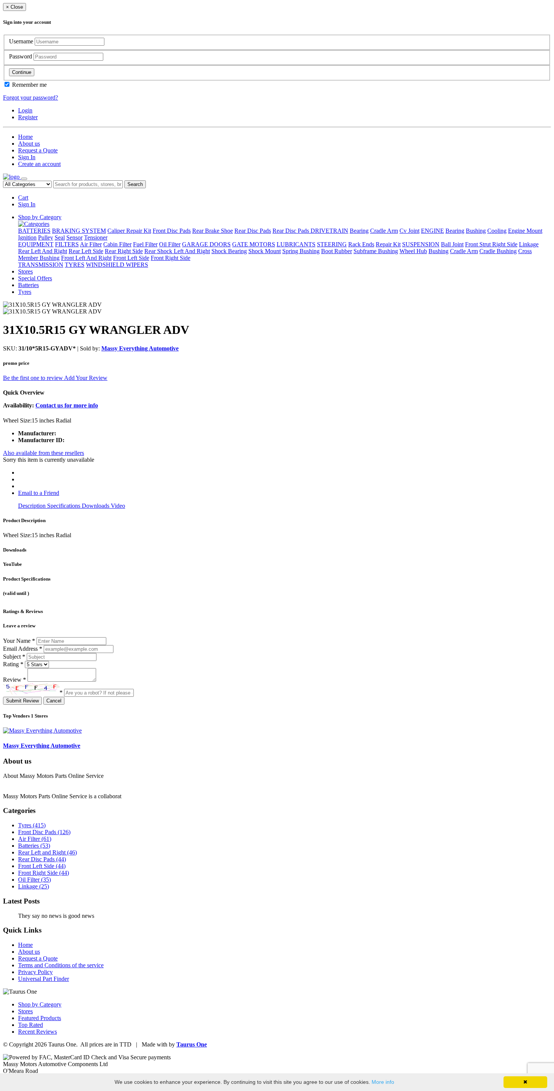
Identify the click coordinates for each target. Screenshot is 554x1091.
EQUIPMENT (36, 244)
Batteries (28, 285)
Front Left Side (131, 258)
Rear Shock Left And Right (177, 251)
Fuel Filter (145, 244)
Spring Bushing (301, 251)
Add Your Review (85, 378)
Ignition (27, 237)
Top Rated (30, 1025)
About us (29, 143)
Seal (60, 237)
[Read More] (138, 796)
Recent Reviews (37, 1031)
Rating (13, 664)
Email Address (22, 648)
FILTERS (67, 244)
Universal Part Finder (43, 979)
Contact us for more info (66, 405)
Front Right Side (170, 258)
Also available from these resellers (43, 453)
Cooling (497, 230)
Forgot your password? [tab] (30, 97)
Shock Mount (264, 251)
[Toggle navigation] (24, 179)
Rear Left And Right (42, 251)
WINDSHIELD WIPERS (117, 264)
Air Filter (91, 244)
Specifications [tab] (64, 505)
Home (25, 137)
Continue (21, 72)
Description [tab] (32, 505)
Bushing (476, 230)
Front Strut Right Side (491, 244)
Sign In (26, 157)
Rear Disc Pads (252, 230)
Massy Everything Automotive (140, 348)
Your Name (19, 641)
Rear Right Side (124, 251)
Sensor (74, 237)
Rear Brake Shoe (212, 230)
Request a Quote (38, 150)
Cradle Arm (384, 230)
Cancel (53, 701)
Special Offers (35, 278)
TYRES (74, 264)
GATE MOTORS (253, 244)
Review (14, 679)
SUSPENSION (420, 244)
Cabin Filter (117, 244)
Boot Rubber (336, 251)
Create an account (39, 164)
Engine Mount (525, 230)
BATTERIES (34, 230)
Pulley (45, 237)
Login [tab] (25, 110)
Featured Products (39, 1018)
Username (22, 41)
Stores (25, 271)
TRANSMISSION (40, 264)
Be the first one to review (33, 378)
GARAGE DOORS (206, 244)
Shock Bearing (229, 251)
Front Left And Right (86, 258)
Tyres (24, 292)
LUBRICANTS (296, 244)
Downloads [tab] (96, 505)
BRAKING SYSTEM (79, 230)
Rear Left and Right (47, 852)
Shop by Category (39, 217)
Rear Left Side (86, 251)
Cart (23, 197)
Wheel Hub (413, 251)
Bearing (359, 230)
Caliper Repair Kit (129, 230)
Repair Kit (388, 244)
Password (21, 56)
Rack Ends (361, 244)
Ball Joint (452, 244)
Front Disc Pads (172, 230)
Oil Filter (170, 244)
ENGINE (432, 230)
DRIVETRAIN (329, 230)
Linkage (529, 244)
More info (383, 1082)
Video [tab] (118, 505)
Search (135, 184)
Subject (14, 656)
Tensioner (95, 237)
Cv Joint (409, 230)
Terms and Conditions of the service (61, 965)
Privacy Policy (35, 972)
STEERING (332, 244)
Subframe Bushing (376, 251)
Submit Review (22, 701)
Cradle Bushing (498, 251)
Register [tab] (28, 117)
